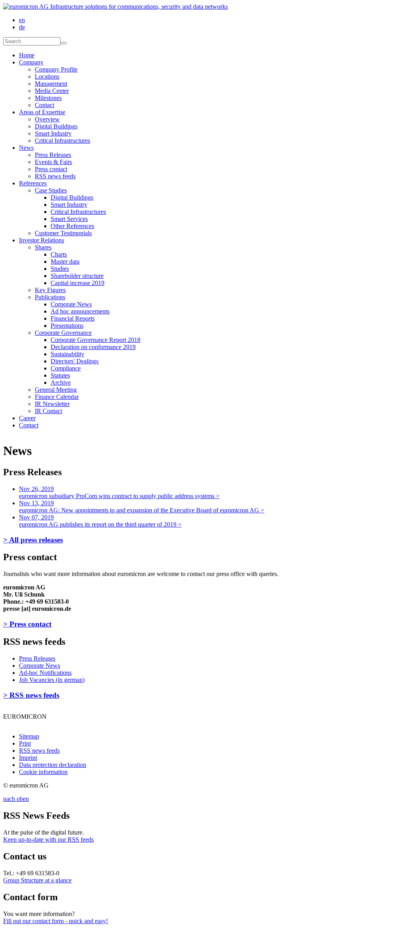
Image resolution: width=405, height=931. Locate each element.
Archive (61, 382)
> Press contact (27, 624)
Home (26, 55)
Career (27, 418)
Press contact (51, 169)
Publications (50, 297)
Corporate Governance (63, 332)
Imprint (28, 757)
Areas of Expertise (42, 112)
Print (25, 743)
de (22, 27)
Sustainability (67, 354)
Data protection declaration (52, 764)
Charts (59, 254)
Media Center (52, 90)
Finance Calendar (57, 396)
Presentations (67, 325)
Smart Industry (53, 133)
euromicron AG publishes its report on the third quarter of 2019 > (100, 521)
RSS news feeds (55, 176)
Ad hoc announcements (80, 311)
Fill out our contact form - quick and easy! (55, 921)
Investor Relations (41, 240)
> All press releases (33, 540)
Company (31, 62)
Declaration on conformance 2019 (93, 347)
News (26, 147)
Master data (65, 261)
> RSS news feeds (31, 695)
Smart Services (69, 218)
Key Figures (50, 290)
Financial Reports (73, 318)
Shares (43, 247)
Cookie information (43, 772)
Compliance (66, 368)
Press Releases (53, 154)
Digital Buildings (56, 126)
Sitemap (29, 736)
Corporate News (71, 304)
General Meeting (56, 389)
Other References (72, 226)
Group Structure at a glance (37, 880)
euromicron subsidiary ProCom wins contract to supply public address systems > (119, 492)
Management (51, 83)
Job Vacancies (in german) (52, 679)
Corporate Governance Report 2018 (95, 339)
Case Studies (51, 190)
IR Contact (48, 411)
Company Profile (56, 69)
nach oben (16, 798)
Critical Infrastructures (62, 140)
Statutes (60, 375)
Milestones (48, 97)
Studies (60, 268)
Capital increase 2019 (77, 282)
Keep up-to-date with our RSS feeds (48, 839)
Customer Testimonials (63, 233)
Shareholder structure (77, 275)
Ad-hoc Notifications (45, 672)
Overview (47, 119)
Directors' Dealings (74, 361)
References (33, 183)
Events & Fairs (53, 162)
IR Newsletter (52, 403)
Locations (47, 76)
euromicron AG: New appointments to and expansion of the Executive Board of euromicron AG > (141, 507)
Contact (44, 105)
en (22, 20)
